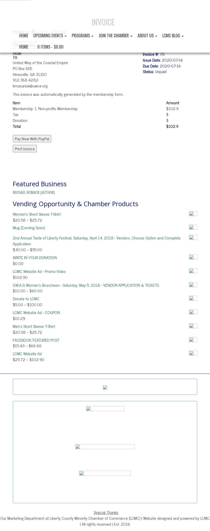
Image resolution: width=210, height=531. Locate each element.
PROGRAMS (81, 35)
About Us (146, 35)
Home (23, 35)
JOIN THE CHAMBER (114, 35)
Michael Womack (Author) (34, 192)
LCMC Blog (171, 35)
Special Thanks (106, 512)
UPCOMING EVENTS (48, 35)
